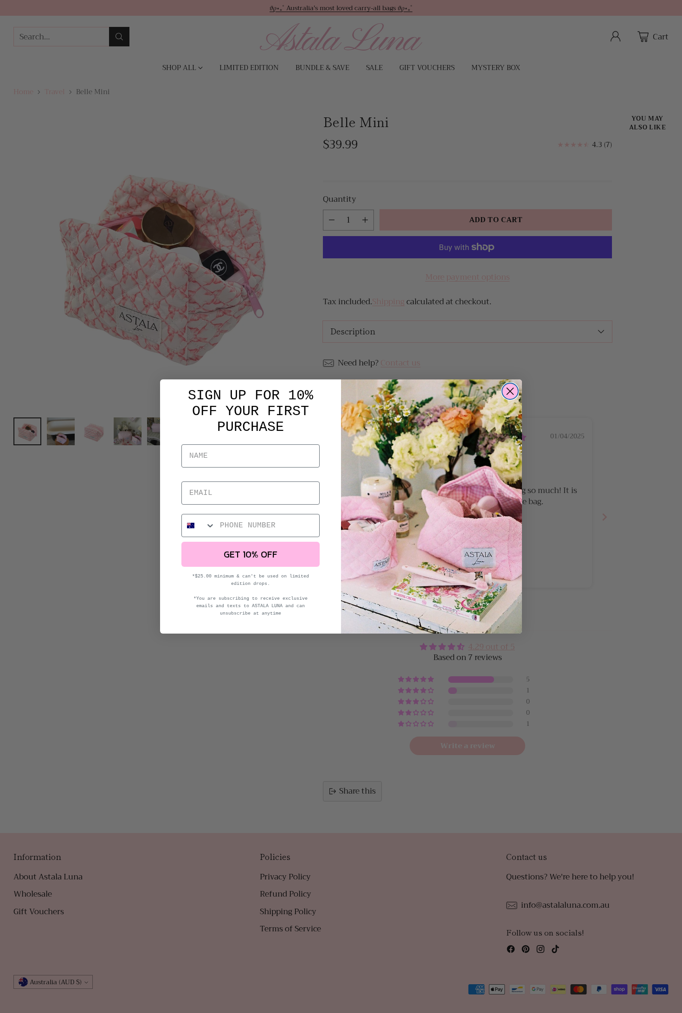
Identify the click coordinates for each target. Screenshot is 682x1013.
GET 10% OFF (250, 554)
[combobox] (198, 525)
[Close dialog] (510, 391)
